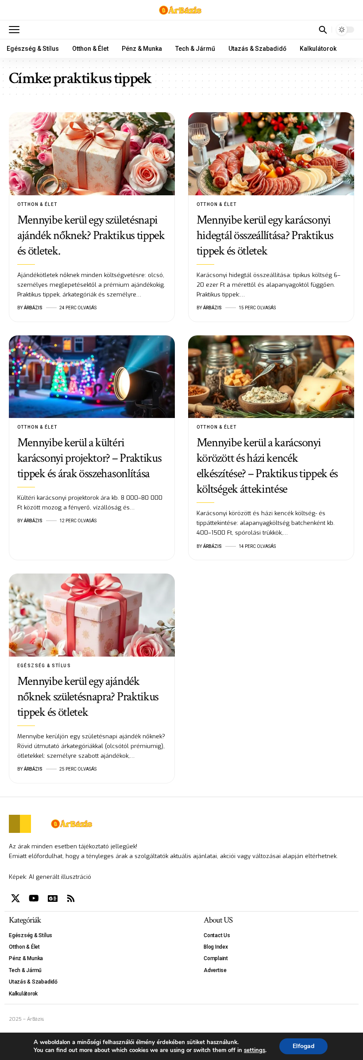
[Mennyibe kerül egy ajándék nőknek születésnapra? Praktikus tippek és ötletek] (92, 615)
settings (254, 1050)
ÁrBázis (33, 307)
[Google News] (53, 898)
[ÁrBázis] (181, 10)
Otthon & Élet (37, 204)
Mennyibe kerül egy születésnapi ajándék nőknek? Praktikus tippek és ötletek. (91, 235)
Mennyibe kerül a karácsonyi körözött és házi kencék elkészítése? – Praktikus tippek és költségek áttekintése (267, 465)
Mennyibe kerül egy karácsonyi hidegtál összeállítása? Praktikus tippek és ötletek (265, 235)
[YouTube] (34, 898)
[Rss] (70, 898)
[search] (322, 29)
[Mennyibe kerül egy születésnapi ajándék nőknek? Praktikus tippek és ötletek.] (92, 153)
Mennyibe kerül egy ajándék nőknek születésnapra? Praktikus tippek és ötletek (87, 696)
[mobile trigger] (16, 29)
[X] (15, 898)
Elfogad (303, 1046)
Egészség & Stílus (44, 665)
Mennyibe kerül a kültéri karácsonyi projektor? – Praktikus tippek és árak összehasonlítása (89, 458)
